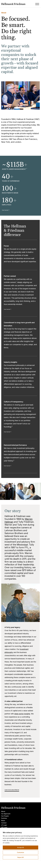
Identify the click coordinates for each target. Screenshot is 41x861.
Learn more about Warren (12, 789)
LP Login (4, 825)
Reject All (20, 857)
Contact (3, 823)
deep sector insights (22, 714)
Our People (5, 816)
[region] (20, 844)
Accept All (20, 847)
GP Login (4, 827)
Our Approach (5, 813)
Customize (20, 852)
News (3, 820)
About (3, 811)
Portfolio (4, 818)
